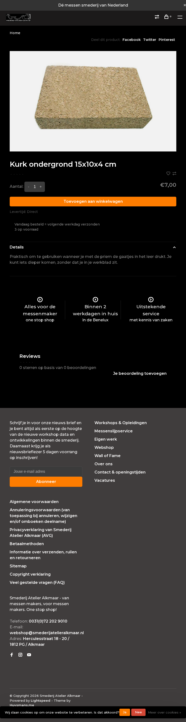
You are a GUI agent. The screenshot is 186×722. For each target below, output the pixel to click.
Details (17, 247)
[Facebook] (12, 655)
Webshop (104, 447)
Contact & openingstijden (120, 472)
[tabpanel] (93, 101)
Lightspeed (40, 700)
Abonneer (46, 481)
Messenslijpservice (113, 431)
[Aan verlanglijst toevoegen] (168, 174)
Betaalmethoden (27, 544)
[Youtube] (29, 655)
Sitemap (18, 566)
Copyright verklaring (30, 574)
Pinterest (167, 40)
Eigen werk (105, 439)
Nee (138, 712)
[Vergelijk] (157, 17)
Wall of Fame (107, 455)
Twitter (149, 40)
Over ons (103, 464)
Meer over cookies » (164, 712)
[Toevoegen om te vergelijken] (174, 174)
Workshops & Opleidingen (120, 423)
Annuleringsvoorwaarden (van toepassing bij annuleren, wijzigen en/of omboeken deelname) (43, 516)
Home (15, 33)
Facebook (132, 40)
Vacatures (104, 480)
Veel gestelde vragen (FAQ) (37, 582)
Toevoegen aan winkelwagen (93, 201)
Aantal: (16, 186)
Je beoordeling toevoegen (140, 373)
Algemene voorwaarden (34, 501)
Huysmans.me (22, 705)
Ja (124, 712)
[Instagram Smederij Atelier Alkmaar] (20, 655)
